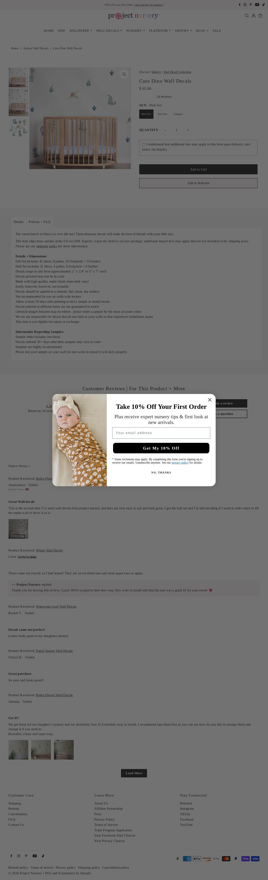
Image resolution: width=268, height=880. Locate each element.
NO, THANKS (161, 472)
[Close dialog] (210, 400)
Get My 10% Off (161, 448)
